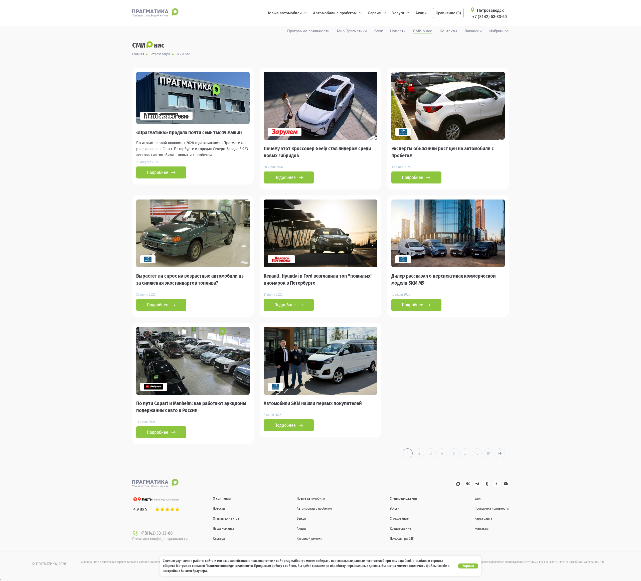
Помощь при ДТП (402, 538)
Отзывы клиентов (226, 518)
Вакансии (473, 31)
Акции (421, 13)
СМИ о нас (422, 31)
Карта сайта (483, 518)
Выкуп (301, 518)
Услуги (398, 13)
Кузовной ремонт (309, 538)
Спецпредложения (403, 498)
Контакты (448, 31)
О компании (222, 498)
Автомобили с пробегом (335, 13)
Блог (378, 31)
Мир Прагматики (352, 31)
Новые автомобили (284, 13)
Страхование (399, 518)
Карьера (219, 538)
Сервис (374, 13)
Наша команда (223, 528)
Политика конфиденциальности (160, 538)
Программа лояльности (308, 31)
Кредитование (400, 528)
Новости (398, 31)
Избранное (499, 31)
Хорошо (468, 566)
